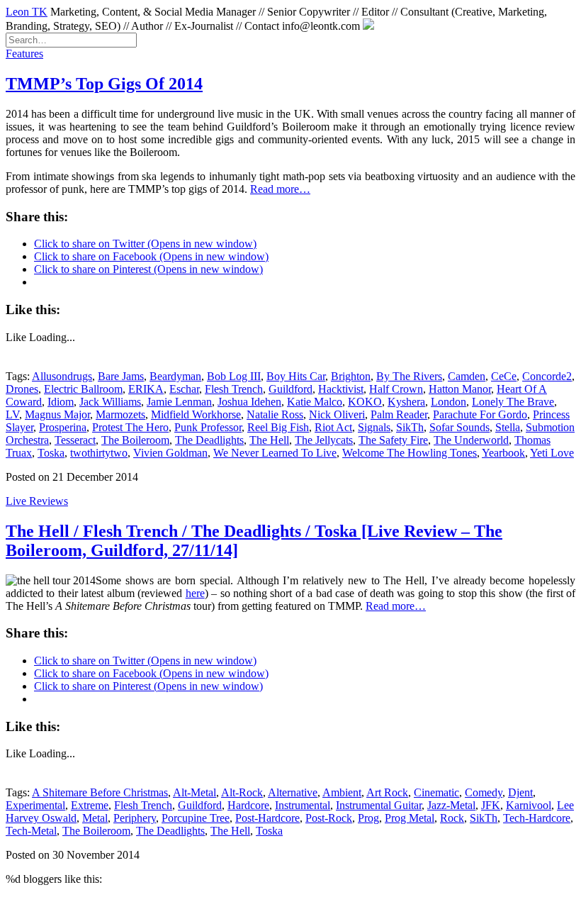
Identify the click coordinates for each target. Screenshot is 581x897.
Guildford (290, 389)
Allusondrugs (62, 376)
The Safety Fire (393, 440)
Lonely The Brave (513, 402)
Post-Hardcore (267, 818)
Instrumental (302, 805)
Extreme (89, 805)
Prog (368, 818)
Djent (520, 792)
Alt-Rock (242, 792)
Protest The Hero (130, 427)
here (195, 593)
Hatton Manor (460, 389)
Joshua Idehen (249, 402)
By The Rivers (409, 376)
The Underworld (471, 440)
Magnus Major (57, 414)
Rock (452, 818)
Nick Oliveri (337, 414)
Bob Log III (234, 376)
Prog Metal (409, 818)
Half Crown (396, 389)
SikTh (410, 427)
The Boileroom (135, 440)
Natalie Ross (275, 414)
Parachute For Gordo (480, 414)
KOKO (365, 402)
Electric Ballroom (83, 389)
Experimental (35, 805)
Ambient (341, 792)
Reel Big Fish (278, 427)
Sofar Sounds (459, 427)
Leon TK (26, 12)
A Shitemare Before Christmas (100, 792)
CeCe (504, 376)
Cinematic (436, 792)
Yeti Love (552, 453)
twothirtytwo (99, 453)
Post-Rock (328, 818)
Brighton (351, 376)
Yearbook (503, 453)
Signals (374, 427)
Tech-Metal (31, 831)
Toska (51, 453)
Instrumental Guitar (379, 805)
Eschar (184, 389)
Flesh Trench (234, 389)
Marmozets (120, 414)
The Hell (269, 440)
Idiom (60, 402)
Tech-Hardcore (536, 818)
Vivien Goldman (170, 453)
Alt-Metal (194, 792)
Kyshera (406, 402)
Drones (22, 389)
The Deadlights (209, 440)
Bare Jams (121, 376)
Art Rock (387, 792)
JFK (490, 805)
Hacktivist (340, 389)
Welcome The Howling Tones (409, 453)
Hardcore (248, 805)
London (448, 402)
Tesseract (75, 440)
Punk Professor (208, 427)
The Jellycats (324, 440)
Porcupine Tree (196, 818)
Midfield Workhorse (196, 414)
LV (12, 414)
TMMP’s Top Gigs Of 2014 (104, 83)
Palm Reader (399, 414)
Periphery (134, 818)
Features (24, 54)
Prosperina (62, 427)
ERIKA (146, 389)
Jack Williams (110, 402)
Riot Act (333, 427)
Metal (95, 818)
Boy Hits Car (295, 376)
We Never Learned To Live (275, 453)
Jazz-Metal (451, 805)
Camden (466, 376)
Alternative (292, 792)
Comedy (483, 792)
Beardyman (175, 376)
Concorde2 (547, 376)
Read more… (280, 189)
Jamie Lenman (179, 402)
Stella (507, 427)
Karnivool (528, 805)
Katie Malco (314, 402)
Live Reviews (37, 501)
